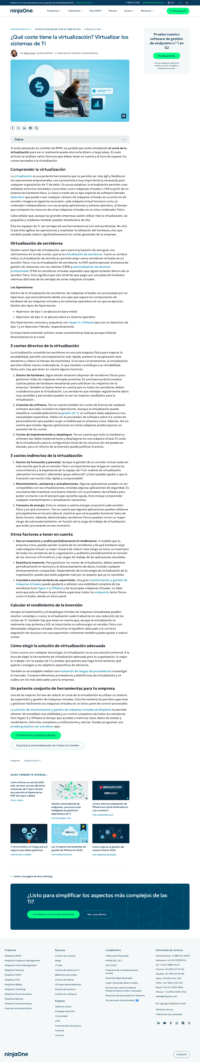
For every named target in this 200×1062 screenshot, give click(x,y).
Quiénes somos (63, 1006)
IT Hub (58, 965)
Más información (83, 3)
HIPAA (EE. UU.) (113, 960)
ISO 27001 (111, 965)
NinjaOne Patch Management (21, 965)
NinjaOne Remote (14, 970)
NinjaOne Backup (14, 998)
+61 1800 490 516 (173, 982)
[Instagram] (177, 1023)
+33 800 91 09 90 (174, 969)
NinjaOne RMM (13, 955)
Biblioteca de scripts (66, 974)
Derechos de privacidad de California (125, 995)
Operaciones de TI (20, 29)
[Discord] (183, 1023)
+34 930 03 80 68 (174, 973)
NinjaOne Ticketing (15, 989)
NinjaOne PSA (12, 979)
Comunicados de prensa (68, 1025)
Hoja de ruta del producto (18, 1008)
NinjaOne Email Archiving (18, 1003)
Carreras (59, 1030)
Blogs (58, 960)
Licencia (59, 1035)
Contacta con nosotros (153, 2)
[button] (12, 128)
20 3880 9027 (172, 964)
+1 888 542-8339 (132, 2)
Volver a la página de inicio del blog (33, 876)
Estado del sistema (65, 989)
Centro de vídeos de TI (67, 970)
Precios (113, 10)
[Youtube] (164, 1023)
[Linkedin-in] (158, 1023)
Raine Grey (29, 53)
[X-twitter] (189, 1023)
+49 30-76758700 (176, 960)
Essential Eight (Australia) (118, 978)
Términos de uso (164, 1009)
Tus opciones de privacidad (119, 1000)
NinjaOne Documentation (18, 994)
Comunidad (61, 1016)
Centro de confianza (66, 994)
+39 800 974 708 (171, 978)
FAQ (57, 1021)
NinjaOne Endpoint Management (22, 960)
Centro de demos (64, 979)
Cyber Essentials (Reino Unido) (121, 982)
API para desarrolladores (68, 984)
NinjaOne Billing (13, 984)
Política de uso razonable (169, 1014)
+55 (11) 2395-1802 (173, 987)
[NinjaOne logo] (22, 11)
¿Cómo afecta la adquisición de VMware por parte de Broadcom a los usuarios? (110, 807)
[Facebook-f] (170, 1023)
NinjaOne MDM (13, 974)
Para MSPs (95, 10)
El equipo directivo (65, 1011)
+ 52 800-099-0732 (175, 991)
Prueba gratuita (178, 11)
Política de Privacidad (116, 955)
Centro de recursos (65, 955)
